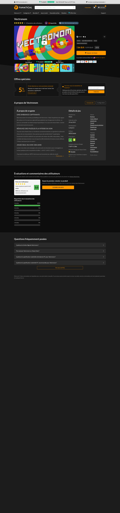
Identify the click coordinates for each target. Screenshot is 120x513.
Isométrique (93, 139)
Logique (92, 149)
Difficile (92, 137)
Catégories (26, 13)
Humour (92, 141)
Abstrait (92, 143)
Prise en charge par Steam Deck (77, 149)
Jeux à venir (44, 13)
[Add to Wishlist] (104, 36)
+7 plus (75, 146)
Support (103, 13)
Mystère (63, 13)
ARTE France (72, 133)
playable (72, 151)
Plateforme (93, 127)
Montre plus (59, 156)
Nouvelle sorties (54, 13)
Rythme (78, 40)
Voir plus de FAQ (60, 267)
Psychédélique (94, 151)
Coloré (92, 145)
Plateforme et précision (82, 43)
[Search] (74, 7)
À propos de (90, 102)
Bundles (35, 13)
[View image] (21, 68)
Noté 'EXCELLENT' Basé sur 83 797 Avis (65, 2)
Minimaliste (93, 147)
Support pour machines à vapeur (78, 154)
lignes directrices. (75, 176)
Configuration (101, 102)
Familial (92, 135)
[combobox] (59, 7)
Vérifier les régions (100, 57)
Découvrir (17, 13)
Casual (95, 40)
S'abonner (96, 91)
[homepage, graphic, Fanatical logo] (23, 7)
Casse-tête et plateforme (87, 40)
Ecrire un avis (58, 187)
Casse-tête (93, 129)
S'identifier (88, 7)
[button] (21, 2)
